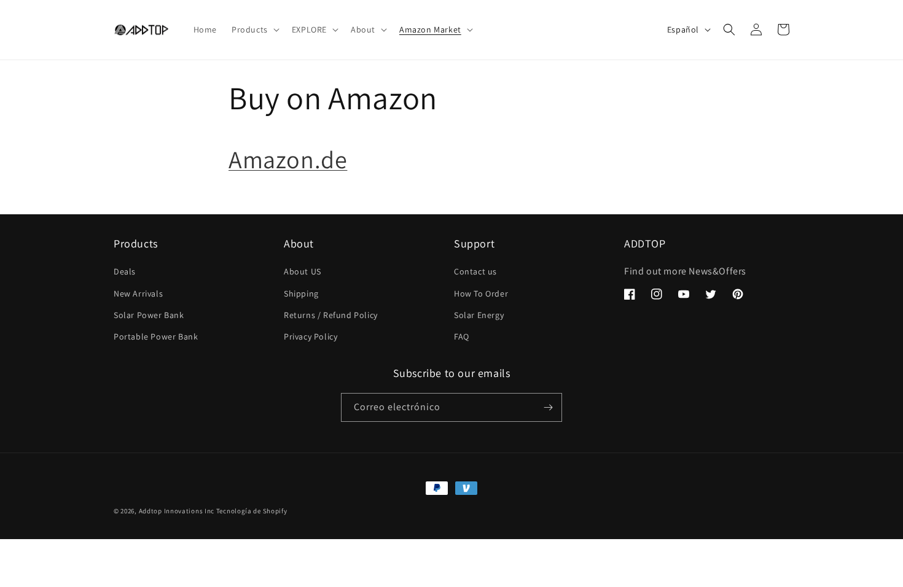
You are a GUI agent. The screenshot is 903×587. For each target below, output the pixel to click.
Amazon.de (288, 159)
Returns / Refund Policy (331, 315)
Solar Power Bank (149, 315)
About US (302, 271)
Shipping (301, 293)
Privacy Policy (310, 336)
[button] (254, 29)
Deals (125, 271)
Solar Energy (479, 315)
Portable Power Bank (156, 336)
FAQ (461, 336)
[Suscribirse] (547, 407)
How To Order (481, 293)
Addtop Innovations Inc (176, 511)
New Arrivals (138, 293)
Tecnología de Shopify (251, 511)
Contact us (475, 271)
